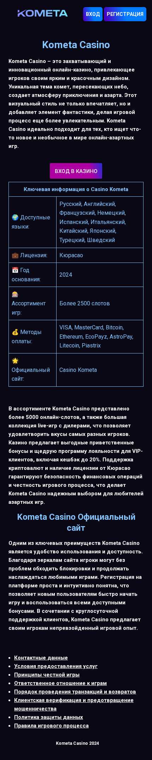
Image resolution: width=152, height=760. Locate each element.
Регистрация (125, 14)
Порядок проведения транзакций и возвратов (75, 692)
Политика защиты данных (48, 717)
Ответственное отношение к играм (60, 683)
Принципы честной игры (47, 675)
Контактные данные (41, 658)
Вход (93, 14)
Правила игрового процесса (51, 725)
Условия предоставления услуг (56, 666)
